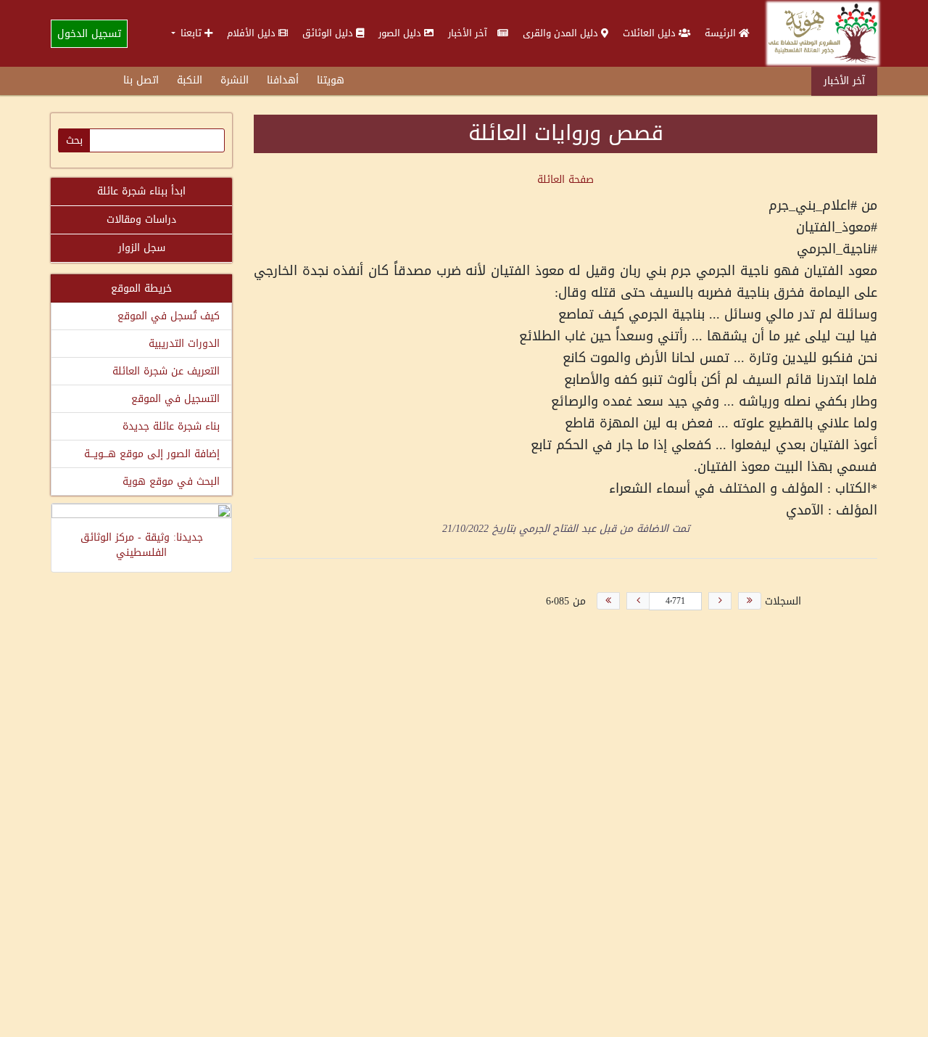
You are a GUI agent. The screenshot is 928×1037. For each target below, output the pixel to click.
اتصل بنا (141, 80)
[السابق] (720, 601)
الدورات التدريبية (184, 343)
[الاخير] (608, 601)
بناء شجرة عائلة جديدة (171, 426)
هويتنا (330, 80)
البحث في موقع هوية (171, 481)
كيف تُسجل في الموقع (168, 316)
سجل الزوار (141, 248)
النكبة (189, 80)
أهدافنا (283, 80)
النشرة (234, 80)
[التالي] (638, 601)
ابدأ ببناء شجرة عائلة (141, 191)
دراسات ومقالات (141, 219)
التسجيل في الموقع (175, 399)
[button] (191, 33)
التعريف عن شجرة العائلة (166, 371)
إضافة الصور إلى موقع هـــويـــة (152, 454)
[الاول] (749, 601)
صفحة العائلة (565, 179)
